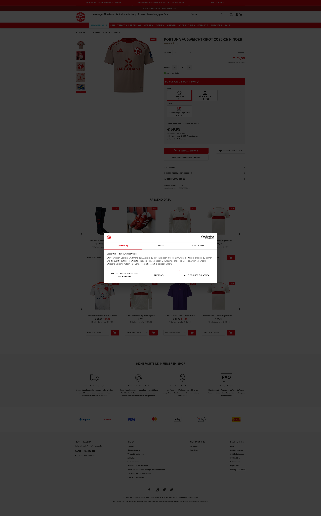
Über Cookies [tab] (198, 246)
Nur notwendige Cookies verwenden (124, 275)
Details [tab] (160, 246)
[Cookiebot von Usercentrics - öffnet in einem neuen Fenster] (203, 237)
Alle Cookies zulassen (196, 275)
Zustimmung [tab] (123, 246)
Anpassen (159, 275)
